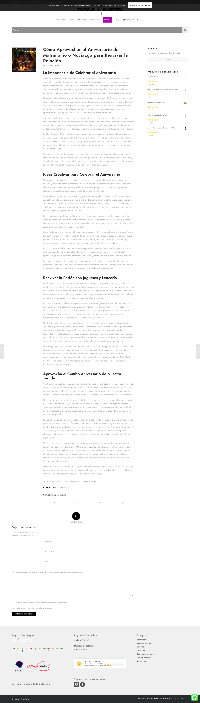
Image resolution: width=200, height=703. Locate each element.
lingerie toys (61, 487)
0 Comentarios (73, 481)
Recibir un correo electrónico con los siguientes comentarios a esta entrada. (41, 602)
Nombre (48, 541)
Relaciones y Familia (52, 65)
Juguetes (140, 646)
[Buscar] (142, 19)
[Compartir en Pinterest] (100, 502)
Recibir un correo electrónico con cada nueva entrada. (34, 608)
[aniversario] (24, 60)
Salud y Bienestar (144, 657)
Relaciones (141, 650)
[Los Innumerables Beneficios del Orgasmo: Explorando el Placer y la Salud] (2, 351)
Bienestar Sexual (143, 643)
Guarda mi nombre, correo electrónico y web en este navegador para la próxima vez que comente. (49, 572)
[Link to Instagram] (182, 18)
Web (46, 562)
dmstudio (91, 481)
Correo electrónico (52, 551)
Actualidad (141, 639)
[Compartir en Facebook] (54, 502)
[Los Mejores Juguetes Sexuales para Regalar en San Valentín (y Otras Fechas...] (198, 351)
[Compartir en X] (77, 502)
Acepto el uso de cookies (140, 5)
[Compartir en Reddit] (122, 502)
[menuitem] (61, 19)
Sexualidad (141, 661)
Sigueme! (168, 59)
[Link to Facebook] (186, 18)
